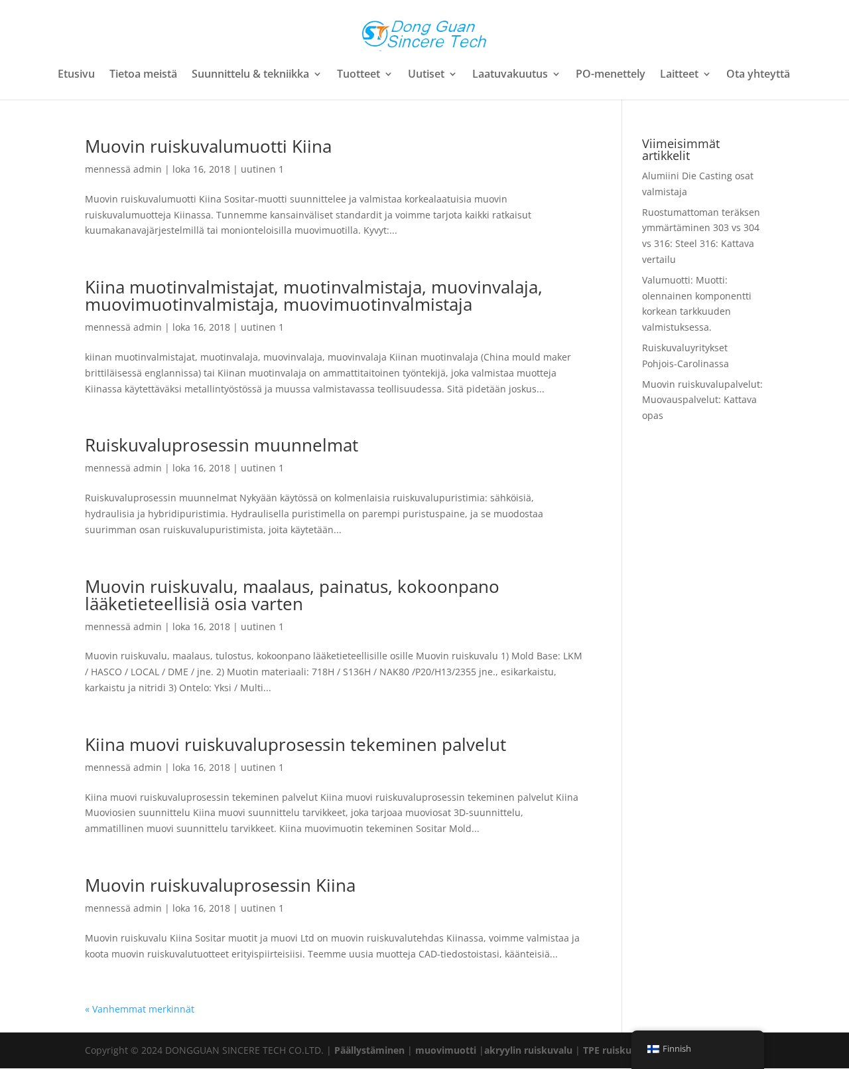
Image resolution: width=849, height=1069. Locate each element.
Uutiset (426, 75)
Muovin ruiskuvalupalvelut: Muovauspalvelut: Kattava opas (702, 400)
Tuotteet (358, 75)
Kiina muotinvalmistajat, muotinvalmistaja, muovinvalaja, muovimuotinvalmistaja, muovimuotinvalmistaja (314, 295)
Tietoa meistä (143, 75)
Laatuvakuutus (510, 75)
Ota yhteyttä (758, 75)
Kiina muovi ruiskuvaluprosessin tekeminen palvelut (295, 744)
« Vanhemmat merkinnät (139, 1009)
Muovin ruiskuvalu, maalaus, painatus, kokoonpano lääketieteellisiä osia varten (292, 595)
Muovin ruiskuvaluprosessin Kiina (220, 885)
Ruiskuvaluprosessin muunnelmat (221, 445)
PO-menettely (610, 75)
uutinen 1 (262, 169)
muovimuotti (445, 1050)
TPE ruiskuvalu (617, 1050)
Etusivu (76, 75)
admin (147, 169)
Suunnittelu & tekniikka (250, 75)
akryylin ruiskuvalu (528, 1050)
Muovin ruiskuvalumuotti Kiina (208, 146)
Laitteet (679, 75)
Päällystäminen (369, 1050)
